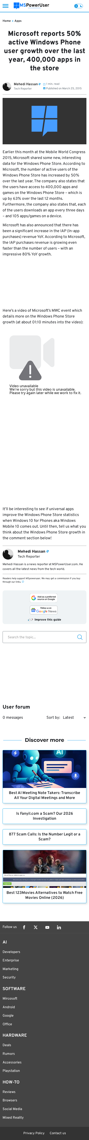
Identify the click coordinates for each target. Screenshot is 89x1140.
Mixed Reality (13, 1118)
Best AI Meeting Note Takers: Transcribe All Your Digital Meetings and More (44, 795)
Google (8, 1016)
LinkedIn (59, 927)
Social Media (12, 1109)
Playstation (11, 1071)
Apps (18, 21)
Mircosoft (10, 999)
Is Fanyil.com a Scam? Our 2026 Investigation (44, 816)
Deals (7, 1045)
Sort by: (53, 717)
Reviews (9, 1092)
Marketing (10, 969)
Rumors (9, 1054)
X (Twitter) (36, 927)
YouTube (47, 927)
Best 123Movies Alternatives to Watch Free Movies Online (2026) (44, 895)
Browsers (10, 1100)
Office (7, 1024)
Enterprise (11, 960)
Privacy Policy (33, 1133)
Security (9, 977)
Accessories (12, 1062)
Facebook (24, 927)
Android (9, 1007)
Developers (11, 952)
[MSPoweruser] (31, 6)
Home (7, 21)
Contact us (58, 1133)
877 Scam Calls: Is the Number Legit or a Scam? (44, 837)
